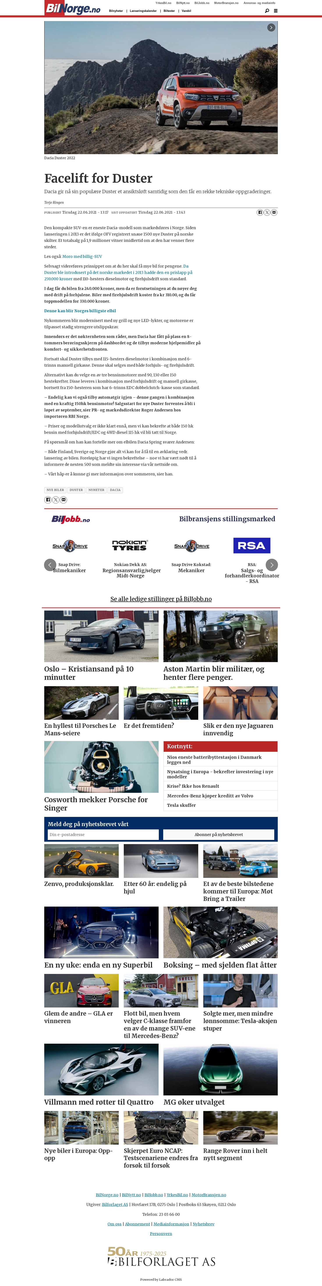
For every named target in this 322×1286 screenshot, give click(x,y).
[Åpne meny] (276, 10)
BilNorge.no (107, 1195)
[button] (50, 565)
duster (76, 490)
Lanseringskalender (143, 11)
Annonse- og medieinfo (259, 3)
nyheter (96, 490)
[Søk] (267, 11)
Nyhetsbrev (203, 1224)
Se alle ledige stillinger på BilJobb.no (161, 599)
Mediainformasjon (171, 1224)
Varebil (186, 11)
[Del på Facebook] (260, 212)
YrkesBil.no (163, 3)
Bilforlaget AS (115, 1204)
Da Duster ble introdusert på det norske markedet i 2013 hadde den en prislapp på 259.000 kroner (118, 272)
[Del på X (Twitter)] (267, 212)
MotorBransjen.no (226, 3)
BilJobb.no (202, 3)
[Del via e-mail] (274, 212)
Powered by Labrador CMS (161, 1280)
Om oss (115, 1224)
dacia (115, 490)
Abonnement (137, 1224)
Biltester (169, 11)
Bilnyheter (116, 11)
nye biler (55, 490)
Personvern (161, 1233)
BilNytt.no (183, 3)
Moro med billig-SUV (82, 256)
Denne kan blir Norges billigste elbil (80, 311)
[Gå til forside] (72, 8)
